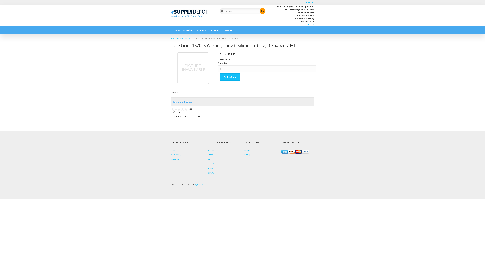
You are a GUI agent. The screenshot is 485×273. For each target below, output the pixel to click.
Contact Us (202, 30)
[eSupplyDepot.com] (193, 11)
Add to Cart (230, 77)
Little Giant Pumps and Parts (180, 38)
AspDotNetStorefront (201, 185)
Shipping (211, 150)
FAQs (209, 159)
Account (309, 2)
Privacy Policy (212, 164)
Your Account (175, 159)
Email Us (310, 24)
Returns (210, 155)
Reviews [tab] (174, 91)
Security (210, 168)
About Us (215, 30)
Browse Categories (183, 30)
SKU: (222, 59)
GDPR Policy (212, 173)
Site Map (247, 155)
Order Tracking (176, 155)
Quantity (222, 63)
